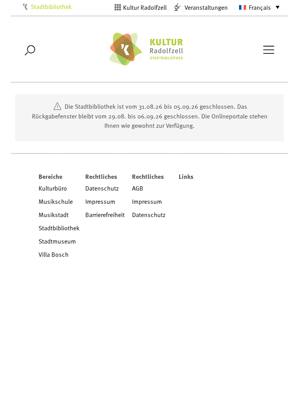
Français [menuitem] (260, 7)
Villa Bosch (54, 254)
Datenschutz (102, 188)
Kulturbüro (53, 188)
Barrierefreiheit (105, 214)
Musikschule (56, 201)
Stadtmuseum (57, 241)
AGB (137, 188)
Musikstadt (54, 214)
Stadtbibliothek (51, 6)
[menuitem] (256, 7)
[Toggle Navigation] (268, 49)
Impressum (100, 201)
